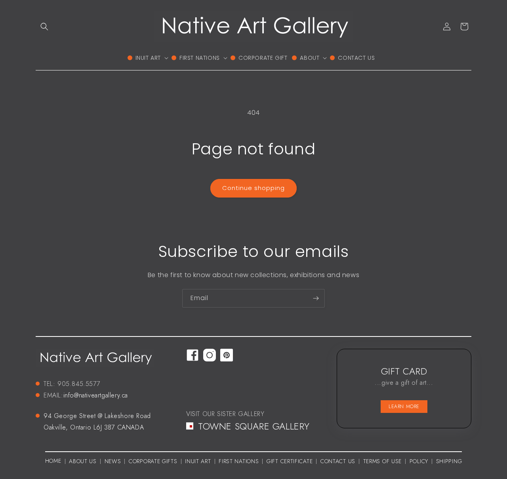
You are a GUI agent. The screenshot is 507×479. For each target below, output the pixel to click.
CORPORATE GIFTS (153, 461)
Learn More (404, 406)
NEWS (113, 461)
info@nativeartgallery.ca (95, 395)
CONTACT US (337, 461)
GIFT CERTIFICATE (290, 461)
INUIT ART (198, 461)
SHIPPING (449, 461)
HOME (53, 461)
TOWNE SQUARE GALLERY (254, 426)
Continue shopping (253, 188)
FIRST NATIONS (239, 461)
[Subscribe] (315, 298)
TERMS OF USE (382, 461)
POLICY (419, 461)
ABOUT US (83, 461)
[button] (44, 26)
